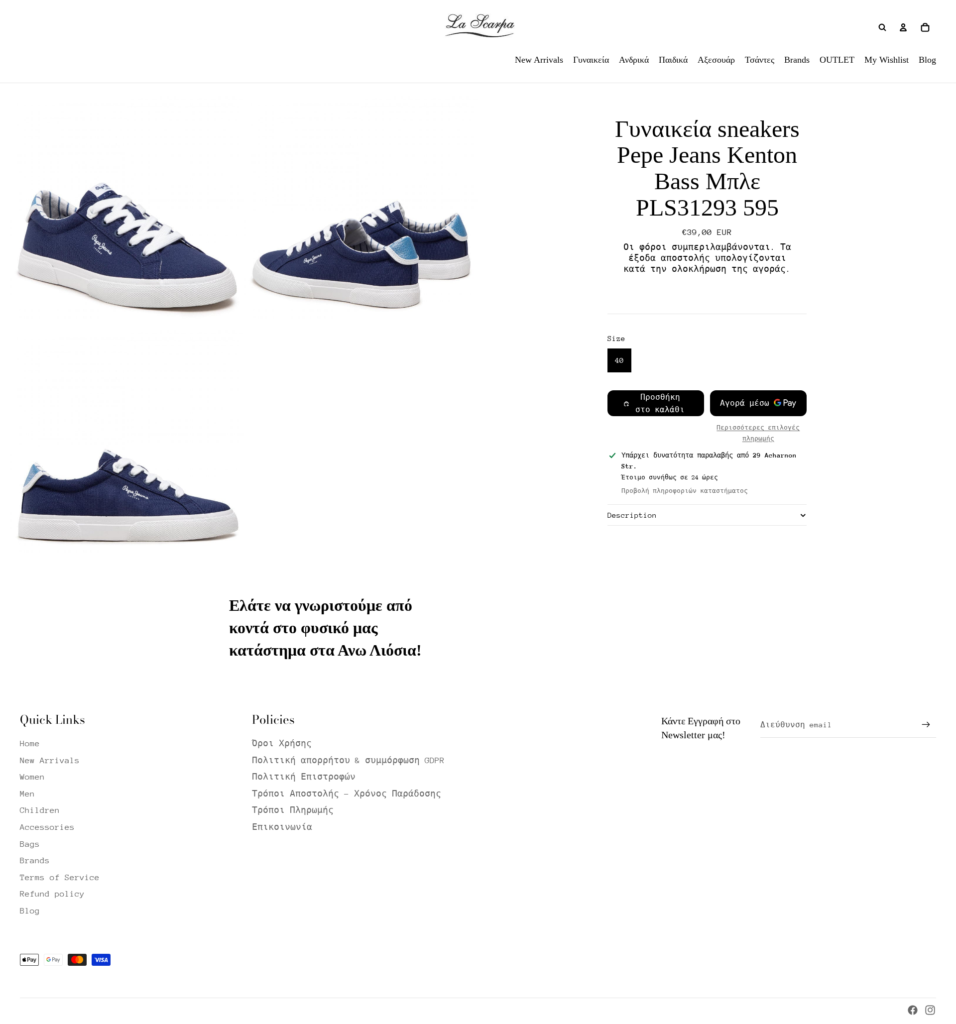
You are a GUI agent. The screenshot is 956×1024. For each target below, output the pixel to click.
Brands (35, 860)
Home (30, 743)
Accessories (47, 827)
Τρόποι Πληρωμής (293, 810)
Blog (30, 910)
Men (27, 793)
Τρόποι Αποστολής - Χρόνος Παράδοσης (346, 793)
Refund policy (52, 894)
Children (40, 810)
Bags (30, 844)
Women (32, 777)
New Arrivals (50, 760)
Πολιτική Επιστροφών (304, 777)
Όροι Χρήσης (282, 743)
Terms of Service (60, 877)
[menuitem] (539, 60)
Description (632, 515)
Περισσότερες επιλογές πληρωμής (758, 433)
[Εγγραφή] (926, 725)
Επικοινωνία (282, 827)
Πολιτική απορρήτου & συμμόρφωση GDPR (348, 760)
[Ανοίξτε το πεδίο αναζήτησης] (882, 27)
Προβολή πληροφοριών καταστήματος (684, 490)
